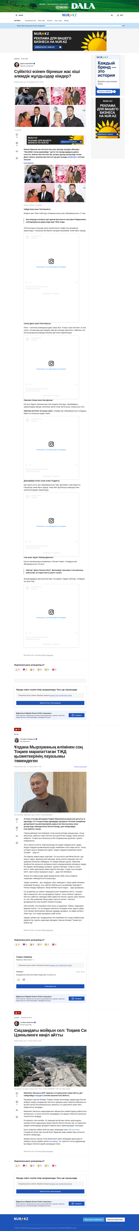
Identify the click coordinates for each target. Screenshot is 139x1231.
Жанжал (50, 20)
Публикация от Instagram (51, 293)
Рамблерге (73, 157)
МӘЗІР (21, 15)
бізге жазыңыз (47, 655)
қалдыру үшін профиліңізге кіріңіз (61, 695)
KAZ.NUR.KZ (29, 163)
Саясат (16, 1017)
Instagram (78, 715)
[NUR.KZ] (69, 15)
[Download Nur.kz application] (69, 6)
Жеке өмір (41, 20)
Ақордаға (39, 1096)
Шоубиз (17, 20)
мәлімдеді (53, 1141)
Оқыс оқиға (58, 20)
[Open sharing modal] (17, 151)
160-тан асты (73, 1130)
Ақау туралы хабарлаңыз (94, 1219)
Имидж (66, 20)
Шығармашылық (30, 20)
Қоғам (16, 734)
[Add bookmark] (17, 158)
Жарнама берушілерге (115, 1219)
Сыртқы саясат (26, 1017)
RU (112, 15)
